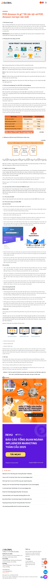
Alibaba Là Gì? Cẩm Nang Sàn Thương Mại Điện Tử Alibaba (17, 473)
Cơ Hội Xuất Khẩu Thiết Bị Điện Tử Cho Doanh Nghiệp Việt (16, 488)
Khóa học (27, 556)
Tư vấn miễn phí (29, 561)
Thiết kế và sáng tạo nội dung (32, 554)
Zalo (43, 566)
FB (42, 561)
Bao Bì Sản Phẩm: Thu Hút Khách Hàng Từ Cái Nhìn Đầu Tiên (17, 499)
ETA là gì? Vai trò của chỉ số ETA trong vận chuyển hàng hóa (17, 481)
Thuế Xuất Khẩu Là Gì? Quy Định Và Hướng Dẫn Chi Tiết (16, 495)
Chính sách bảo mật (30, 564)
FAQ (26, 566)
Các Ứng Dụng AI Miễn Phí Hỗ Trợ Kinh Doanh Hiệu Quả (15, 506)
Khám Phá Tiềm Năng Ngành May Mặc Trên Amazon (15, 491)
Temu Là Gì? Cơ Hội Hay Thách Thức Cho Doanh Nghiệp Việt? (17, 477)
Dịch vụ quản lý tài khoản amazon (33, 551)
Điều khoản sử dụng (30, 562)
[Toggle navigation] (45, 2)
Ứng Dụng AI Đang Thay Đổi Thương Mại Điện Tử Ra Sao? (16, 502)
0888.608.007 (5, 572)
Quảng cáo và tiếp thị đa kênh (32, 553)
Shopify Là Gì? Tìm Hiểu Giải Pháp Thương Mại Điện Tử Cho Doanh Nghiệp (20, 484)
